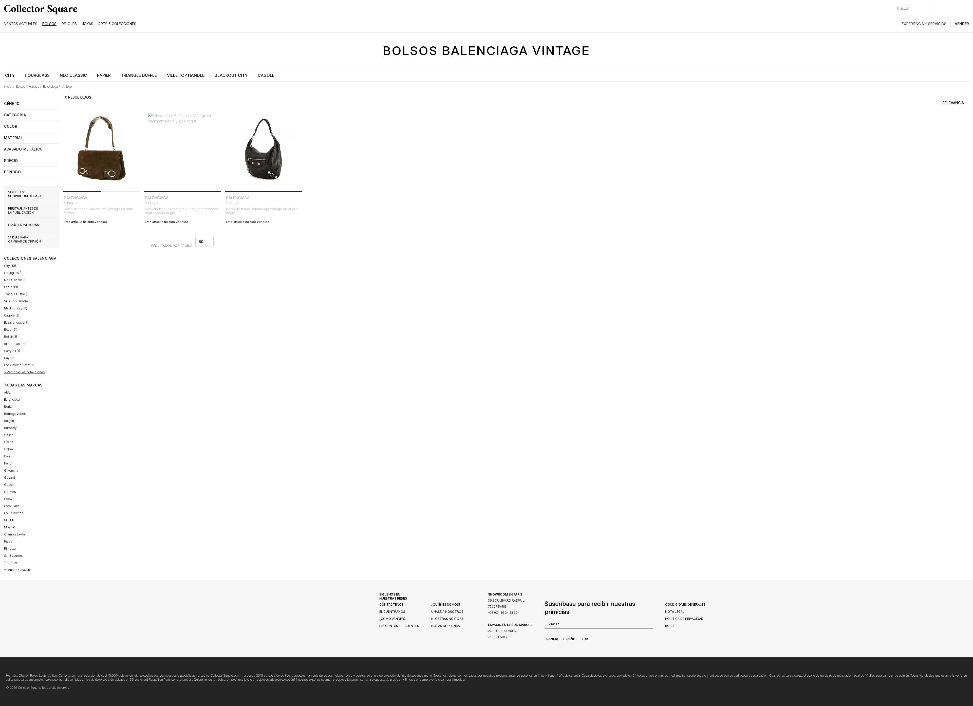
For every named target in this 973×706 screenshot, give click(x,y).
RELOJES (69, 24)
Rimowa (10, 548)
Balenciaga (12, 399)
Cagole (266, 75)
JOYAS (87, 24)
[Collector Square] (39, 9)
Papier (104, 75)
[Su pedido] (957, 9)
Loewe (9, 499)
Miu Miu (9, 520)
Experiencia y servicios (924, 24)
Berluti (8, 406)
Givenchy (11, 470)
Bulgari (9, 421)
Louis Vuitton (13, 513)
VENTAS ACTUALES (20, 24)
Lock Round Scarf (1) (19, 365)
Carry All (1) (12, 351)
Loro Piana (11, 506)
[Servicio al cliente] (935, 9)
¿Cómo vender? (392, 619)
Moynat (9, 527)
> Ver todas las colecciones (24, 372)
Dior (7, 456)
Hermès (10, 492)
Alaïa (7, 392)
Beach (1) (10, 329)
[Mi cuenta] (967, 9)
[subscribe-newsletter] (650, 625)
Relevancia (953, 103)
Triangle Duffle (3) (17, 294)
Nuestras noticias (447, 619)
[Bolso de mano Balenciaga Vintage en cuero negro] (263, 150)
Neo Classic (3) (15, 280)
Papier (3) (11, 287)
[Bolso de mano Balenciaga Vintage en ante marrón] (101, 150)
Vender (962, 24)
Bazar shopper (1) (16, 322)
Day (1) (9, 358)
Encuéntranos (392, 612)
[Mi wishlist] (946, 9)
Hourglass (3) (14, 273)
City (10, 75)
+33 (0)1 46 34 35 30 (503, 613)
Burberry (10, 428)
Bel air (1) (10, 337)
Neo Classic (73, 75)
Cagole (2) (11, 315)
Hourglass (37, 75)
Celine (9, 435)
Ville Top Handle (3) (18, 301)
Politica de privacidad (684, 619)
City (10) (10, 266)
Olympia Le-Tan (15, 534)
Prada (8, 541)
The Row (10, 563)
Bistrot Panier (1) (16, 344)
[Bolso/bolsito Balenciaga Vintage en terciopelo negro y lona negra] (182, 150)
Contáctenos (391, 604)
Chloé (8, 449)
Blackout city (231, 75)
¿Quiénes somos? (445, 604)
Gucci (8, 485)
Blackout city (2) (15, 308)
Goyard (9, 477)
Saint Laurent (13, 556)
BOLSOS (49, 24)
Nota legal (674, 612)
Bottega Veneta (15, 414)
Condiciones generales (685, 604)
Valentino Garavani (17, 570)
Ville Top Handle (185, 75)
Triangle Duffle (139, 75)
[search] (893, 6)
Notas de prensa (445, 626)
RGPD (669, 626)
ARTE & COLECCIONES (117, 24)
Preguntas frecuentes (399, 626)
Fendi (8, 463)
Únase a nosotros (447, 612)
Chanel (9, 442)
